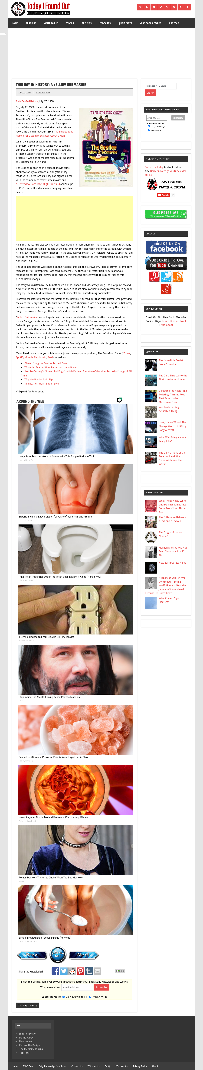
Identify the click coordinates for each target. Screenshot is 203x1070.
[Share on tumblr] (89, 971)
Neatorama (25, 1041)
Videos (70, 23)
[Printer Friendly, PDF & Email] (120, 972)
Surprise (31, 23)
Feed (50, 357)
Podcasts (105, 23)
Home (15, 23)
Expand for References (31, 391)
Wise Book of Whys (150, 23)
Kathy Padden (43, 92)
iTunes (126, 353)
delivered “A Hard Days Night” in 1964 (38, 184)
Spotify (20, 357)
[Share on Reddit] (72, 971)
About (155, 1066)
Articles (87, 23)
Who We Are (122, 1066)
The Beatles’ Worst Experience (41, 383)
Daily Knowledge (75, 996)
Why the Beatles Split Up (38, 379)
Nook (183, 321)
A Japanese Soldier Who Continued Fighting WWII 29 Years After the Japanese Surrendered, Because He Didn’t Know (165, 585)
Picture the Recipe (29, 1045)
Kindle (174, 321)
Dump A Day (26, 1037)
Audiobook (167, 324)
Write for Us (51, 23)
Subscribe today (154, 167)
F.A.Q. (108, 1066)
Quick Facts (125, 23)
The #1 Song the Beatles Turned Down (46, 363)
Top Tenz (24, 1052)
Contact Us (76, 1066)
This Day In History (27, 101)
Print (165, 321)
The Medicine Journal (31, 1049)
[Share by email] (97, 971)
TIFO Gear (28, 1066)
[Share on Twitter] (64, 971)
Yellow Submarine (27, 317)
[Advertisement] (101, 52)
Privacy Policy (140, 1066)
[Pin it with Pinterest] (80, 971)
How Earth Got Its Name (172, 562)
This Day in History (27, 1005)
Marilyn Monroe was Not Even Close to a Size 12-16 (173, 551)
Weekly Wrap (99, 996)
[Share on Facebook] (55, 971)
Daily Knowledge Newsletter (52, 1066)
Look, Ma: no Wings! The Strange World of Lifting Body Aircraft (173, 426)
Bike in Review (27, 1033)
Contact (174, 23)
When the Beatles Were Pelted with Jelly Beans (50, 367)
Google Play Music (35, 357)
